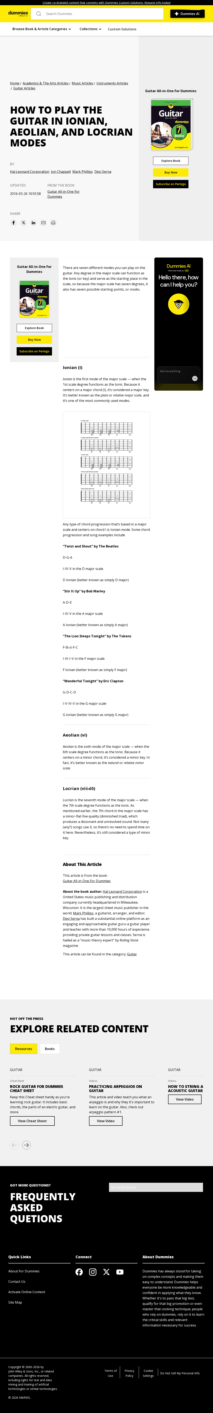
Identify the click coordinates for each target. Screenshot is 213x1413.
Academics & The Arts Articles (45, 83)
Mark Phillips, (83, 913)
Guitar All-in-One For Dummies (63, 194)
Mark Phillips (82, 171)
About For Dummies (24, 1271)
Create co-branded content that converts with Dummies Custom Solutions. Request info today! (107, 3)
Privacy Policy (129, 1373)
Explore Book (170, 161)
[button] (42, 29)
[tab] (23, 1049)
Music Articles (82, 83)
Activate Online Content (26, 1292)
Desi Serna (102, 171)
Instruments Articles (112, 83)
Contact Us (16, 1281)
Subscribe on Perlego (171, 184)
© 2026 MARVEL (19, 1397)
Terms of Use (110, 1373)
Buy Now (171, 172)
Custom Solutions (122, 29)
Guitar (132, 954)
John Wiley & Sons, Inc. (23, 1371)
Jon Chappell (61, 171)
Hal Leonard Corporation (29, 171)
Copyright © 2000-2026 (24, 1367)
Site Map (15, 1302)
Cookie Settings (148, 1373)
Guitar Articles (24, 88)
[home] (18, 13)
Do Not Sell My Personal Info (180, 1373)
